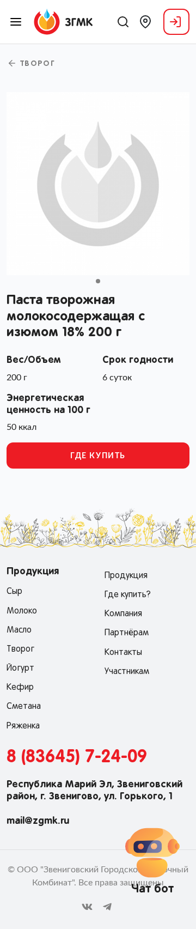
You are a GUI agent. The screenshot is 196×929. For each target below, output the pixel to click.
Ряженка (23, 726)
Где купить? (128, 595)
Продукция (126, 576)
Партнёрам (127, 633)
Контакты (123, 653)
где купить (98, 456)
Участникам (127, 672)
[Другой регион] (145, 22)
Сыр (14, 592)
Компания (123, 614)
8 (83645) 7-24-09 (77, 757)
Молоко (22, 611)
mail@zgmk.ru (38, 821)
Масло (19, 630)
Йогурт (20, 668)
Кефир (20, 687)
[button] (98, 281)
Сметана (24, 707)
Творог (36, 64)
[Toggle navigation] (16, 22)
